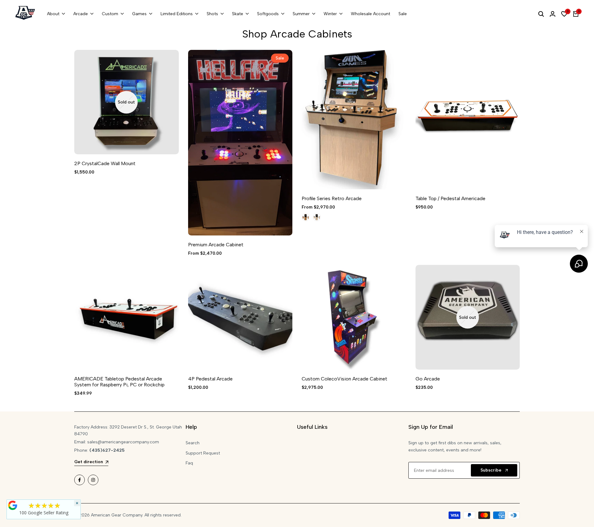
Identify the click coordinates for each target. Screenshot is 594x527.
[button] (196, 61)
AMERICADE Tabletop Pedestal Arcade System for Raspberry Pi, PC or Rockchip (119, 382)
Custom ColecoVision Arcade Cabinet (344, 379)
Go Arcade (427, 379)
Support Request (203, 453)
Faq (189, 463)
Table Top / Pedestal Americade (450, 198)
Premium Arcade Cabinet (215, 245)
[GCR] (12, 505)
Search (193, 443)
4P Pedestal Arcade (210, 379)
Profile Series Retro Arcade (332, 198)
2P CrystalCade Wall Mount (105, 163)
